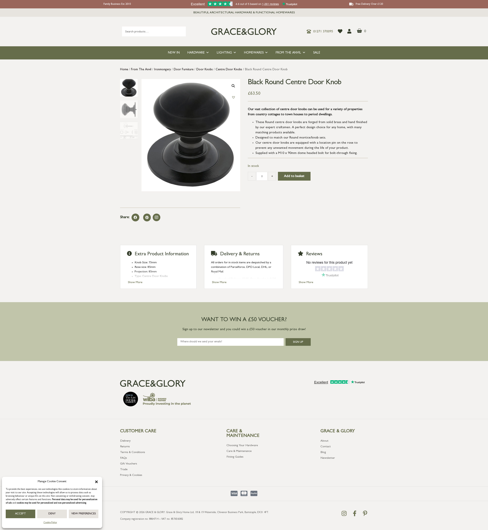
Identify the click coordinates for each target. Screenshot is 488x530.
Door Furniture (183, 69)
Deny (52, 513)
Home (124, 69)
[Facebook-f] (354, 513)
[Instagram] (156, 217)
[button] (96, 482)
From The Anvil (288, 52)
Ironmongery (162, 69)
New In (174, 52)
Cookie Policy (50, 523)
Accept (20, 513)
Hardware (196, 52)
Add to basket (294, 176)
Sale (316, 52)
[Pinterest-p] (365, 513)
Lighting (224, 52)
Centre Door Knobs (229, 69)
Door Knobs (204, 69)
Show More (135, 282)
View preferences (83, 513)
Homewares (254, 52)
